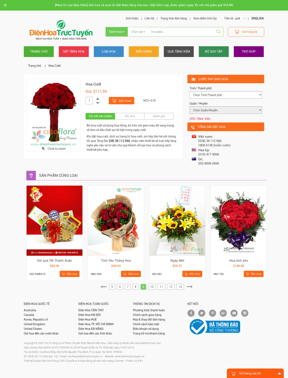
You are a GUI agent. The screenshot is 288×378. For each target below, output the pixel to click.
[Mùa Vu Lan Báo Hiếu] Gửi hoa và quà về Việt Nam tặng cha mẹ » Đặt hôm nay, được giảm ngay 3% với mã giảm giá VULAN (144, 5)
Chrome (119, 360)
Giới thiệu (132, 18)
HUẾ (94, 319)
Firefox (130, 360)
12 (170, 286)
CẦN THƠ (97, 310)
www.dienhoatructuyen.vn (129, 356)
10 (151, 286)
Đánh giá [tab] (159, 116)
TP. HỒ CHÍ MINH (102, 324)
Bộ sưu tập (214, 51)
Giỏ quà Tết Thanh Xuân (54, 260)
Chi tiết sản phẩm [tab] (100, 116)
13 (180, 286)
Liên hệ (149, 18)
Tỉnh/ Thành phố (200, 88)
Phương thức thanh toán (149, 310)
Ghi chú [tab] (130, 116)
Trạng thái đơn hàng (173, 18)
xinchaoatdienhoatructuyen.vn (85, 356)
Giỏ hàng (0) (249, 32)
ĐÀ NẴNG (97, 328)
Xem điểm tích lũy (205, 18)
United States (33, 328)
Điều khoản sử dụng (146, 328)
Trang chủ (39, 51)
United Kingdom (34, 324)
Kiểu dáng (144, 51)
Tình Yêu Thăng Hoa (116, 260)
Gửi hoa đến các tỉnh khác (95, 333)
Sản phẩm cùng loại (58, 175)
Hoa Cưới (54, 65)
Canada (29, 315)
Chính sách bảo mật (146, 324)
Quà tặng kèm (179, 51)
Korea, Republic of (36, 319)
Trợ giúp (249, 51)
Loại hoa (109, 51)
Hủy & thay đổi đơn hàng (149, 319)
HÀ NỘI (96, 315)
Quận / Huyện (199, 103)
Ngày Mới (177, 260)
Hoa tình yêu (238, 260)
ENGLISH (258, 18)
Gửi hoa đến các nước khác (41, 333)
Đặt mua (124, 101)
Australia (30, 310)
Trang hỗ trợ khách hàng (149, 333)
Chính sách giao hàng (147, 315)
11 (161, 286)
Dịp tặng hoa (73, 51)
